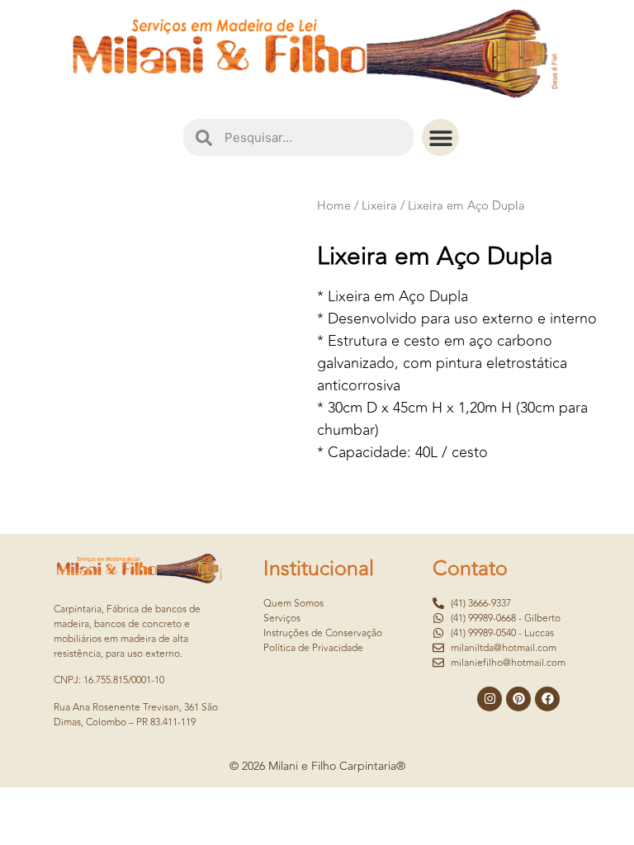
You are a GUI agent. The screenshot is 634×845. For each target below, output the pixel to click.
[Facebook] (547, 699)
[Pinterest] (518, 699)
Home (334, 205)
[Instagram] (489, 699)
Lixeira (379, 205)
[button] (440, 137)
